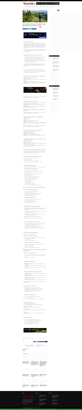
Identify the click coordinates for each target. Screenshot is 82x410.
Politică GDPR (34, 407)
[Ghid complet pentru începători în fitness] (50, 99)
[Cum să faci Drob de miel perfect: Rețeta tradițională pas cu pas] (26, 381)
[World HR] (29, 3)
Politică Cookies (24, 407)
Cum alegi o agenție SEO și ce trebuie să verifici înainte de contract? (56, 58)
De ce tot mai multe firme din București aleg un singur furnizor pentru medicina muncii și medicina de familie (56, 88)
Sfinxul (25, 296)
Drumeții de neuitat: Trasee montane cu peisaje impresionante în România (26, 375)
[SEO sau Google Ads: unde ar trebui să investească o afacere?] (50, 70)
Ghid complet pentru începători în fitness (55, 99)
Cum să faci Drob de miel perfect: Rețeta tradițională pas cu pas (26, 386)
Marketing (43, 6)
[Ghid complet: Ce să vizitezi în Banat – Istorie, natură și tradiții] (43, 370)
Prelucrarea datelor (31, 407)
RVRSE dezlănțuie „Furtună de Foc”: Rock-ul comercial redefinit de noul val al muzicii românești (35, 375)
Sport (50, 6)
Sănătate (47, 6)
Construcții (34, 6)
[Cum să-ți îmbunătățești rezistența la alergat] (50, 93)
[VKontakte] (20, 38)
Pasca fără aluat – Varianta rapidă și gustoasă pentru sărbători (34, 386)
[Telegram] (20, 40)
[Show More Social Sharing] (37, 28)
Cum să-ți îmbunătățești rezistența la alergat (55, 92)
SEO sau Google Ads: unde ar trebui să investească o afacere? (33, 0)
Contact (39, 407)
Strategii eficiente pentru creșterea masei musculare (56, 95)
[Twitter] (20, 35)
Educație (37, 6)
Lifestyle (40, 6)
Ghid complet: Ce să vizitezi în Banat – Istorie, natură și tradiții (43, 375)
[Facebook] (20, 33)
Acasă (25, 6)
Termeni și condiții (27, 407)
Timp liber (32, 373)
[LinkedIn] (20, 36)
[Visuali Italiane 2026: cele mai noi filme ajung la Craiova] (43, 381)
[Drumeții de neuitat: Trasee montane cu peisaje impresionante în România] (26, 370)
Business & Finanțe (29, 6)
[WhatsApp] (20, 41)
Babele (27, 296)
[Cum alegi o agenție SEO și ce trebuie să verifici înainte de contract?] (50, 58)
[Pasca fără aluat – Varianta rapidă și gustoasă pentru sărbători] (35, 381)
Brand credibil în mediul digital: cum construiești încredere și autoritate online (56, 62)
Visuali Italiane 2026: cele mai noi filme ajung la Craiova (43, 385)
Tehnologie (53, 6)
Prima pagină (24, 8)
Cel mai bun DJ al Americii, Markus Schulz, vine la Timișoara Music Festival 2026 (26, 362)
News (25, 8)
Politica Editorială (36, 407)
